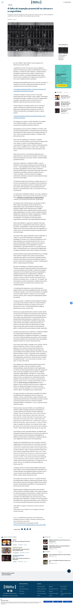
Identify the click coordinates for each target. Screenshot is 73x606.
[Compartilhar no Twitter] (24, 529)
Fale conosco (21, 591)
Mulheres (50, 595)
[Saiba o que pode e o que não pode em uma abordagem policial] (16, 550)
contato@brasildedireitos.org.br (10, 593)
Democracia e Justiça (17, 547)
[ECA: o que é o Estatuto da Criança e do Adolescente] (16, 558)
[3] (19, 297)
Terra (61, 591)
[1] (45, 183)
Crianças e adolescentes (18, 555)
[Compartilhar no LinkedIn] (27, 529)
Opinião (10, 4)
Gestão (38, 595)
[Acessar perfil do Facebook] (8, 591)
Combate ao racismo (41, 586)
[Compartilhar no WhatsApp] (30, 529)
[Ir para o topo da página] (69, 571)
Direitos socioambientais (41, 593)
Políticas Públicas (64, 586)
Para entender (16, 552)
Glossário (15, 544)
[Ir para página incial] (10, 587)
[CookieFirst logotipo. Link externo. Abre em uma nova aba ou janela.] (1, 599)
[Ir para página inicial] (36, 2)
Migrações (51, 591)
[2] (45, 219)
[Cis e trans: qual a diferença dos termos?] (16, 542)
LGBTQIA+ (15, 539)
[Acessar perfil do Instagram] (11, 591)
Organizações (22, 593)
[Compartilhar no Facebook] (22, 529)
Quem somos (21, 586)
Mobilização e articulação (53, 593)
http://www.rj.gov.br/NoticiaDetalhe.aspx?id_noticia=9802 (30, 525)
